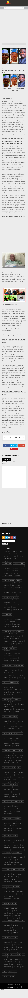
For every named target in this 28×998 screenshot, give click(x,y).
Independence (7, 750)
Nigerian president (18, 840)
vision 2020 (19, 964)
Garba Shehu (12, 721)
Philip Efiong (6, 879)
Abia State (13, 556)
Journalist (6, 774)
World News (19, 973)
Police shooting (18, 881)
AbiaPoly (21, 556)
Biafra (14, 607)
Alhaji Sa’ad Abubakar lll (9, 578)
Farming (14, 701)
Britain (5, 629)
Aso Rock (14, 592)
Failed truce (17, 699)
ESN (16, 689)
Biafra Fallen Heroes (17, 609)
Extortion (19, 692)
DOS (21, 670)
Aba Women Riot (7, 553)
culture (16, 655)
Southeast (14, 937)
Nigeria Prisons (7, 823)
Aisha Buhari (6, 570)
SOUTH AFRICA (7, 932)
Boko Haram (17, 624)
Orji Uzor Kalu (7, 874)
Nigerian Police (7, 840)
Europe (5, 692)
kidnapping (6, 782)
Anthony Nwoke (7, 582)
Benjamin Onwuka (18, 604)
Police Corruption (8, 881)
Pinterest (14, 448)
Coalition (20, 643)
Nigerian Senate (17, 842)
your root (12, 976)
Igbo (15, 740)
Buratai (11, 633)
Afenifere (16, 563)
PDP (4, 876)
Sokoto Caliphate (8, 930)
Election (5, 682)
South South (19, 935)
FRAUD (10, 711)
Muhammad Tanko (16, 799)
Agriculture (15, 568)
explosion (12, 692)
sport (21, 942)
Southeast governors (8, 940)
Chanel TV (19, 636)
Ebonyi (21, 675)
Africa (22, 563)
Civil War (21, 641)
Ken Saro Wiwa (20, 777)
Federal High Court (8, 709)
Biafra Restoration (8, 619)
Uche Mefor (11, 956)
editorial (21, 677)
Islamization (6, 767)
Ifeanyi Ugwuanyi (8, 740)
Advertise (16, 986)
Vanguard (6, 964)
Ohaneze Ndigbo (7, 864)
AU (14, 595)
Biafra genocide (7, 612)
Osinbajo (20, 874)
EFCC (12, 680)
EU (20, 689)
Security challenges (18, 920)
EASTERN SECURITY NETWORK (10, 675)
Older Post (19, 438)
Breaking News (15, 626)
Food (5, 711)
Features (6, 706)
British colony (13, 629)
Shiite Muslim (7, 925)
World (5, 971)
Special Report (7, 942)
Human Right (19, 733)
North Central (7, 852)
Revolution (6, 908)
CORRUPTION (7, 650)
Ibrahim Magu (18, 735)
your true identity (8, 978)
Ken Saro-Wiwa (7, 779)
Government (14, 726)
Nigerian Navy (18, 837)
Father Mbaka (7, 704)
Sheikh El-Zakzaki (13, 922)
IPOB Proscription (8, 760)
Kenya (14, 779)
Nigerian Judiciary (8, 837)
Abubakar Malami (8, 558)
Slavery (13, 927)
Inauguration (14, 748)
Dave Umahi (12, 663)
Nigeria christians (8, 813)
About (11, 986)
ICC (4, 738)
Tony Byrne (17, 952)
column (5, 648)
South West (6, 937)
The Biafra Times (17, 984)
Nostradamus (7, 854)
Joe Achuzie (6, 772)
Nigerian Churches (8, 828)
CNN (14, 643)
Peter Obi (10, 876)
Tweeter (15, 445)
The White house (15, 949)
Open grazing (7, 869)
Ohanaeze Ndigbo (15, 862)
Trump (12, 954)
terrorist (13, 947)
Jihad (23, 769)
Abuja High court (7, 561)
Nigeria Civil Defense (9, 816)
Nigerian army (13, 825)
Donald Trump (14, 670)
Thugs (5, 952)
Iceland (10, 738)
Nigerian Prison (7, 842)
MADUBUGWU (7, 789)
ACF (15, 561)
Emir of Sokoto (7, 684)
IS (17, 762)
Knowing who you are (17, 782)
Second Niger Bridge (13, 918)
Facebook (7, 445)
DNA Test (6, 670)
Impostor (6, 748)
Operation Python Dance (18, 869)
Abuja (15, 558)
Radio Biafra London (8, 901)
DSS (4, 672)
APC (15, 582)
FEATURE (15, 704)
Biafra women (18, 619)
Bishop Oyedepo (7, 624)
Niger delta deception (9, 808)
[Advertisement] (14, 26)
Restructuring (19, 905)
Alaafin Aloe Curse (8, 575)
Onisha (15, 867)
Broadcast (20, 631)
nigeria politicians (17, 821)
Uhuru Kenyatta (20, 956)
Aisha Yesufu (15, 570)
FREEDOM (17, 711)
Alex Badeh (17, 575)
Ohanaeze (6, 862)
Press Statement (7, 888)
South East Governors (8, 935)
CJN (4, 643)
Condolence (12, 648)
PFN (16, 876)
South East (15, 932)
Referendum (6, 903)
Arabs (5, 587)
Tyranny (18, 954)
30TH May (15, 551)
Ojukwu (20, 864)
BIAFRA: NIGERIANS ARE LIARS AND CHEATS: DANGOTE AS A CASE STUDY (13, 341)
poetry (13, 879)
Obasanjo (15, 857)
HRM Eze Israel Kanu (8, 733)
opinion (5, 871)
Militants (6, 796)
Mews (14, 791)
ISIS (16, 765)
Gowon (21, 726)
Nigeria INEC (17, 818)
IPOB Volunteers (18, 760)
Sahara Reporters (7, 915)
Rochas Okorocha (7, 910)
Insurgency (13, 752)
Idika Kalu (16, 738)
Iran (13, 762)
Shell (21, 922)
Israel (13, 767)
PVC (4, 896)
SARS (5, 918)
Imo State (16, 745)
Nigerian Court (18, 828)
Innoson (20, 750)
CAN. (17, 633)
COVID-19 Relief (7, 653)
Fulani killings (7, 718)
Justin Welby (6, 777)
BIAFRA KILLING (7, 614)
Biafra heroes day (18, 612)
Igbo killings (6, 743)
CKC (9, 643)
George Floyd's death (9, 723)
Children (5, 638)
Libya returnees (7, 786)
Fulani (5, 716)
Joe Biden (14, 772)
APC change (21, 582)
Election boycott (14, 682)
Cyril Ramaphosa (13, 658)
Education (6, 680)
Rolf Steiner (17, 910)
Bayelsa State (7, 602)
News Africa (11, 803)
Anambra (19, 580)
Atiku (20, 592)
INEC (14, 750)
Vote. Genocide (7, 966)
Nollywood (14, 850)
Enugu (11, 687)
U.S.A (5, 956)
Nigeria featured (7, 818)
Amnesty (12, 580)
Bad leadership (14, 597)
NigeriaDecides (17, 823)
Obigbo (5, 859)
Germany (18, 723)
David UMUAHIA (7, 665)
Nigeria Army (17, 811)
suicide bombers (7, 944)
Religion (14, 903)
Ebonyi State (7, 677)
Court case (15, 650)
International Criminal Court (10, 755)
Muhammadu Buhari (8, 801)
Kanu (13, 777)
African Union (7, 568)
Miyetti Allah (14, 796)
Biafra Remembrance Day (9, 616)
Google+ (22, 445)
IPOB (13, 757)
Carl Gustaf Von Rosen (9, 636)
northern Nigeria (16, 852)
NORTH (21, 850)
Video (12, 964)
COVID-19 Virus (17, 653)
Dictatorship (15, 667)
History (20, 731)
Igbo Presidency (16, 743)
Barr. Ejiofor (15, 599)
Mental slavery (7, 791)
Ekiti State (18, 680)
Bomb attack (7, 626)
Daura (5, 663)
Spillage (15, 942)
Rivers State (14, 908)
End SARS (15, 684)
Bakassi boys (6, 599)
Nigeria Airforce (7, 811)
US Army (16, 961)
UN (11, 959)
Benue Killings (7, 607)
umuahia (5, 959)
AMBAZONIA (20, 578)
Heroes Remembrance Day (10, 731)
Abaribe (16, 553)
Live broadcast (17, 786)
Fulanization (16, 718)
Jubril (12, 774)
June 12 (18, 774)
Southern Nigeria (20, 940)
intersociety (6, 757)
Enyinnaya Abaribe (8, 689)
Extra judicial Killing (8, 694)
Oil (15, 864)
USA (22, 961)
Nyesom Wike (7, 857)
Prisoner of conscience (9, 891)
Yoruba (5, 976)
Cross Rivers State (8, 655)
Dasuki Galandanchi (15, 660)
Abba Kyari (6, 556)
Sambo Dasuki (17, 915)
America (5, 580)
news (5, 803)
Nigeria (18, 808)
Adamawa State (7, 563)
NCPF (22, 801)
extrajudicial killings (8, 697)
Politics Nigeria (13, 884)
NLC (22, 845)
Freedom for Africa (8, 714)
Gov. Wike (6, 726)
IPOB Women (6, 762)
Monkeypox (6, 799)
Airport (22, 568)
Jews (18, 769)
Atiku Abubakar (7, 595)
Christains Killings (14, 638)
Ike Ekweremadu (7, 745)
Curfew (5, 658)
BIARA (5, 621)
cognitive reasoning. (8, 646)
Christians (14, 641)
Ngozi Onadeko (7, 806)
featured (22, 704)
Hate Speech (11, 728)
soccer (19, 927)
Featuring (13, 706)
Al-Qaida (16, 573)
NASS (16, 801)
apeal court (6, 585)
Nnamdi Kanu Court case (18, 847)
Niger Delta (16, 806)
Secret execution (8, 920)
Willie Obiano (16, 969)
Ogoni (18, 859)
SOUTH (16, 930)
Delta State (6, 667)
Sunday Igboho (17, 944)
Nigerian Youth (7, 845)
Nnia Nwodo (6, 850)
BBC (14, 602)
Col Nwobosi (19, 646)
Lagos (5, 784)
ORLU (14, 874)
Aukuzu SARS (20, 595)
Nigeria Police (7, 821)
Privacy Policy (9, 987)
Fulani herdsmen (13, 716)
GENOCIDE (20, 721)
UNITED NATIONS (8, 961)
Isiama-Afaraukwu (8, 765)
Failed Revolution (8, 699)
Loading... (4, 525)
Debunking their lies (18, 665)
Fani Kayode (6, 701)
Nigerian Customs (8, 830)
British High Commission (9, 631)
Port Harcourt (7, 886)
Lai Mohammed (12, 784)
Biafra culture (7, 609)
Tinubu (11, 952)
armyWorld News (18, 587)
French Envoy (18, 714)
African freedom (7, 565)
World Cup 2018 (12, 971)
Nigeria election (20, 816)
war (23, 966)
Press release (16, 886)
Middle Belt (6, 794)
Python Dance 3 (7, 898)
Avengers (6, 597)
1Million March (7, 551)
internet (21, 755)
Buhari (5, 633)
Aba (21, 551)
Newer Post (9, 438)
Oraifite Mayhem (14, 871)
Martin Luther (16, 789)
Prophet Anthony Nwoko (9, 893)
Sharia (5, 922)
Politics (5, 884)
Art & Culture (7, 590)
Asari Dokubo (16, 590)
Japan (5, 769)
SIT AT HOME (16, 925)
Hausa (18, 728)
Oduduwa (12, 859)
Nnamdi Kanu (7, 847)
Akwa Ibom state (8, 573)
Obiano (21, 857)
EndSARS (6, 687)
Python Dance (11, 896)
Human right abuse (8, 735)
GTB (5, 728)
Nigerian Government (9, 833)
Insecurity (6, 752)
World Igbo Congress (8, 973)
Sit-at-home (6, 927)
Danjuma (6, 660)
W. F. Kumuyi (16, 966)
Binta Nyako (12, 621)
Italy (19, 767)
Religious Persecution (9, 905)
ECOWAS (14, 677)
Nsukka (14, 854)
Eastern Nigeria (11, 672)
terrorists (20, 947)
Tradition (6, 954)
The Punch (6, 949)
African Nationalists (18, 565)
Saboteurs (19, 913)
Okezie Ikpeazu (7, 867)
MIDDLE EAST (15, 794)
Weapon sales (7, 969)
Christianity (6, 641)
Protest (19, 893)
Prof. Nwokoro (20, 891)
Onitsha (21, 867)
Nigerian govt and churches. (10, 835)
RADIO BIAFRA (17, 898)
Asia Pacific (6, 592)
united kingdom (18, 959)
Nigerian (6, 825)
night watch (16, 845)
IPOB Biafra (20, 757)
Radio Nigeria (19, 901)
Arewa (10, 587)
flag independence (19, 709)
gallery (5, 721)
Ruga (5, 913)
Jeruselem (11, 769)
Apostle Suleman (16, 585)
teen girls (6, 947)
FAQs (21, 986)
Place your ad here (6, 523)
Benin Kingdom (7, 604)
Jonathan (21, 772)
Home (7, 986)
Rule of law (11, 913)
